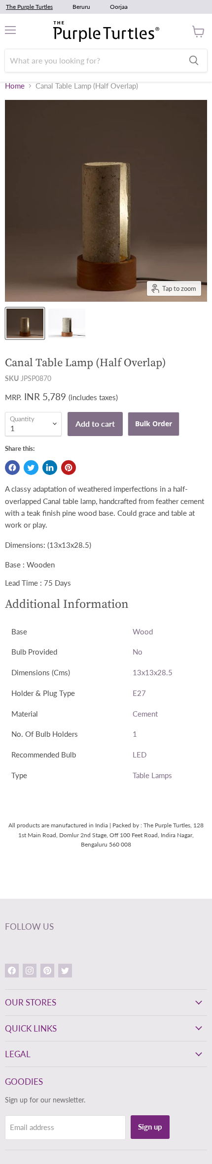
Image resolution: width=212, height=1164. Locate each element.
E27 (139, 693)
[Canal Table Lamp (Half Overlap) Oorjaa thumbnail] (66, 323)
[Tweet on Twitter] (31, 467)
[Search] (193, 60)
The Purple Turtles (29, 6)
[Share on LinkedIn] (49, 467)
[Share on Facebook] (12, 467)
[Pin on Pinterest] (68, 467)
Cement (145, 713)
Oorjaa (119, 6)
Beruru (81, 6)
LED (139, 754)
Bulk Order (153, 423)
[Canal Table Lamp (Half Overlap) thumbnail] (24, 323)
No (137, 651)
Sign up (150, 1126)
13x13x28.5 (153, 672)
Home (15, 86)
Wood (143, 631)
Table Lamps (152, 775)
